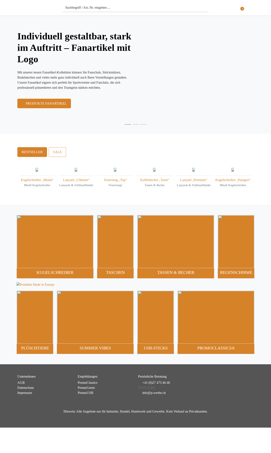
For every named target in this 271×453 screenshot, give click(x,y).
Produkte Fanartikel (46, 103)
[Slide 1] (128, 124)
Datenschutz (25, 387)
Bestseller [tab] (32, 152)
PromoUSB (85, 393)
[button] (251, 9)
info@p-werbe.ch (154, 393)
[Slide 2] (135, 124)
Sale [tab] (57, 152)
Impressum (24, 393)
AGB (21, 382)
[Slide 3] (143, 124)
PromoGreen (86, 387)
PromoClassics (87, 382)
